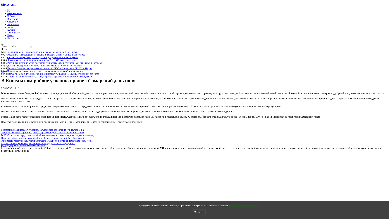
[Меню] (2, 3)
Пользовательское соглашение (29, 145)
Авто (10, 27)
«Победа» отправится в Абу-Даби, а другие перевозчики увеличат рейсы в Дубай (49, 76)
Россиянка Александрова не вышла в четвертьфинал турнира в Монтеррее (46, 54)
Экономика (13, 24)
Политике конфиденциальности (243, 206)
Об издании (7, 145)
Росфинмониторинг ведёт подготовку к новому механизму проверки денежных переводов (54, 63)
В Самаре (12, 16)
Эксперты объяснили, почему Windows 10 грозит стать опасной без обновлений (42, 138)
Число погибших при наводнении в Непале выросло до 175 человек (42, 52)
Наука (10, 35)
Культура (12, 30)
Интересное (13, 38)
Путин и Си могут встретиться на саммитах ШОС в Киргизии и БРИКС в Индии (49, 68)
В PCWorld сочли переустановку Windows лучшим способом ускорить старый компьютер (47, 135)
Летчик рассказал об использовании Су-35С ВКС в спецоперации (41, 60)
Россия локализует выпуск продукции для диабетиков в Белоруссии (42, 57)
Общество (12, 21)
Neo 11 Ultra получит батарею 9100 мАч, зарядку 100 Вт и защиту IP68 (38, 143)
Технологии (13, 32)
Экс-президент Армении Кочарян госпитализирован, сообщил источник (45, 71)
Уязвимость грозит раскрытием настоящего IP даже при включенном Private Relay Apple (47, 140)
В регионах (13, 19)
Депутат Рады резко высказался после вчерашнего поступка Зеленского (44, 65)
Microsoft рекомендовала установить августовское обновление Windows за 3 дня (42, 130)
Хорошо (198, 212)
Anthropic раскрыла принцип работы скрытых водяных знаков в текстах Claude (42, 132)
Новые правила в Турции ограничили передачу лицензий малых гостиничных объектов (53, 74)
